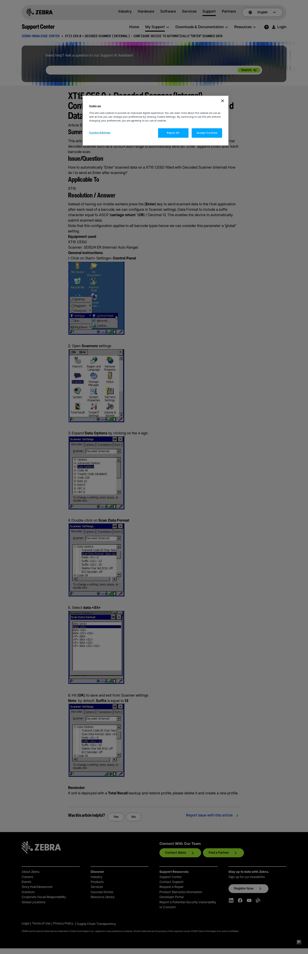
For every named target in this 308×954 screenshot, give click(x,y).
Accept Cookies (207, 133)
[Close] (223, 101)
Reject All (173, 133)
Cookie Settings (99, 132)
